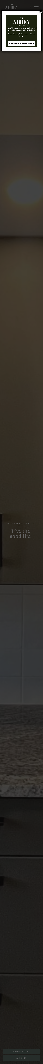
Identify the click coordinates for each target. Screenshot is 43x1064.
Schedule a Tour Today (21, 43)
